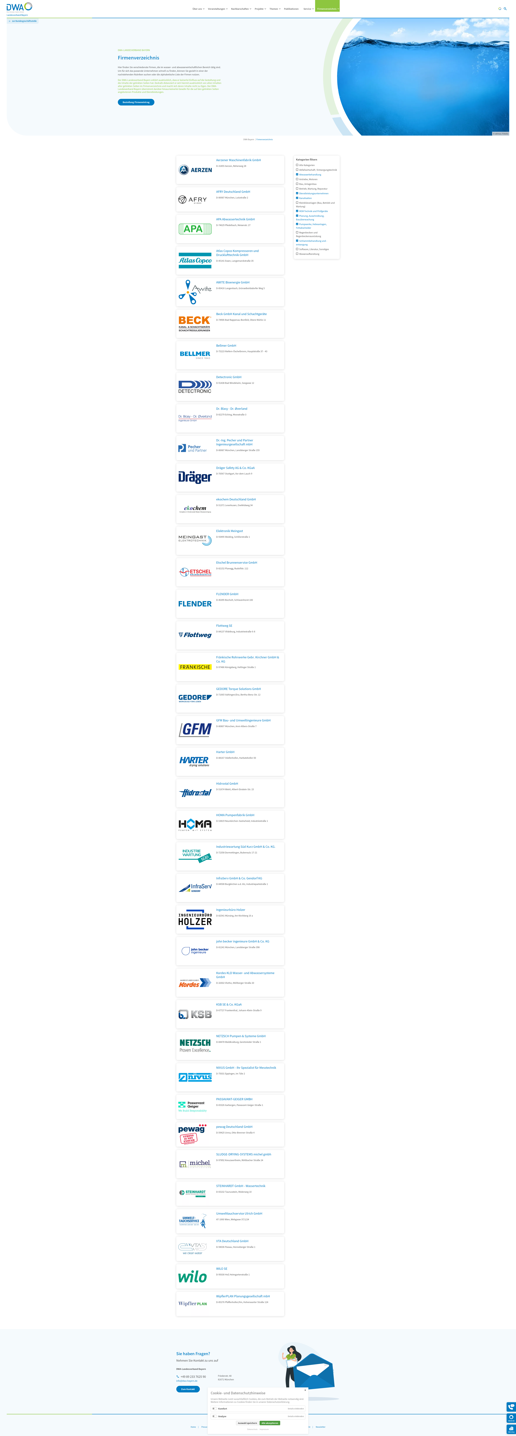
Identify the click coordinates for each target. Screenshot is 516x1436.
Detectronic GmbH (228, 377)
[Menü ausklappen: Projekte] (265, 8)
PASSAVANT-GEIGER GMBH (234, 1099)
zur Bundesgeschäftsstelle (24, 21)
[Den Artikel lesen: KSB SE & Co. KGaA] (195, 1027)
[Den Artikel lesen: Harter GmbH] (195, 775)
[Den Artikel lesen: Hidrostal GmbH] (195, 806)
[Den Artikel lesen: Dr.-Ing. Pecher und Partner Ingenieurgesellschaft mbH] (192, 448)
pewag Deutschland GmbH (234, 1126)
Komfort (222, 1408)
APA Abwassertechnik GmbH (235, 219)
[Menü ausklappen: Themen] (279, 8)
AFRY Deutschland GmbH (233, 191)
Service (307, 8)
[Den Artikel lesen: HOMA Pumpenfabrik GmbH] (195, 838)
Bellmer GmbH (226, 345)
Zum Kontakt (188, 1389)
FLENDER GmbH (227, 594)
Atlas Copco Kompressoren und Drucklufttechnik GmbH (237, 252)
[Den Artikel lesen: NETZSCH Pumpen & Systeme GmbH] (195, 1059)
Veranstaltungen (216, 8)
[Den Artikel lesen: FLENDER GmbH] (195, 617)
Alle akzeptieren (270, 1423)
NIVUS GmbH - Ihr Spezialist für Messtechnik (246, 1067)
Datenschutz (252, 1429)
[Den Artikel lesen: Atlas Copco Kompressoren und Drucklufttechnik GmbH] (195, 273)
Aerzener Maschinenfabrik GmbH (238, 160)
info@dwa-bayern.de (186, 1380)
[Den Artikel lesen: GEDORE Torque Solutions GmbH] (195, 711)
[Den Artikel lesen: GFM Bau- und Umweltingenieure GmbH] (195, 743)
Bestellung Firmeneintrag (136, 102)
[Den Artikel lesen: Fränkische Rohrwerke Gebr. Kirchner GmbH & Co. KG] (195, 680)
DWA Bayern (248, 139)
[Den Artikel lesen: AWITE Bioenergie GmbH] (195, 305)
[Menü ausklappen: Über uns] (203, 8)
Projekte (259, 8)
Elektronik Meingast (229, 531)
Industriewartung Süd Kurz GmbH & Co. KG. (245, 846)
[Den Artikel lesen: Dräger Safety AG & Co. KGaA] (195, 490)
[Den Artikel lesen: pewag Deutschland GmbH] (192, 1134)
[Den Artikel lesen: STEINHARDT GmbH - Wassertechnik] (192, 1193)
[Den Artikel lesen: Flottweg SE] (195, 648)
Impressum (264, 1429)
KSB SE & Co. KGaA (229, 1004)
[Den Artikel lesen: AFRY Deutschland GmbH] (192, 199)
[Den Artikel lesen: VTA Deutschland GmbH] (192, 1249)
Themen (274, 8)
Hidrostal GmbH (227, 783)
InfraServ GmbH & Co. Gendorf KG (239, 878)
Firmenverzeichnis (326, 8)
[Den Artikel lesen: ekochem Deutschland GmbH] (195, 522)
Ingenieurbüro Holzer (230, 909)
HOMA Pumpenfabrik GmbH (235, 815)
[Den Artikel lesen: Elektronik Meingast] (195, 554)
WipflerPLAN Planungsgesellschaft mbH (243, 1296)
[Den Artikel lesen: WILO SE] (192, 1276)
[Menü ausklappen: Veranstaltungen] (226, 8)
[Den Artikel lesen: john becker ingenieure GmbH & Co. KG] (195, 964)
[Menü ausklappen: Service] (313, 8)
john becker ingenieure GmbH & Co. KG (242, 941)
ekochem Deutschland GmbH (236, 499)
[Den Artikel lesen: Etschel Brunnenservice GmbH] (195, 585)
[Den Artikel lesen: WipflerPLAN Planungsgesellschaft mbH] (192, 1304)
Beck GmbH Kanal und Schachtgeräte (241, 314)
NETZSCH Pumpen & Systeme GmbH (241, 1036)
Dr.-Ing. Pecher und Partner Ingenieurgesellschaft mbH (234, 442)
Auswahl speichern (247, 1423)
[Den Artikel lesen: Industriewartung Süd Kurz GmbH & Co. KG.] (195, 869)
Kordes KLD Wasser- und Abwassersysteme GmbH (245, 975)
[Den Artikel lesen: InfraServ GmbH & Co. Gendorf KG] (195, 901)
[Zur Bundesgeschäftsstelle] (500, 9)
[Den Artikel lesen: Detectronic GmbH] (195, 400)
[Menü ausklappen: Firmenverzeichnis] (338, 8)
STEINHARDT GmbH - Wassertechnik (240, 1186)
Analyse (222, 1416)
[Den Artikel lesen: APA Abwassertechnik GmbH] (195, 242)
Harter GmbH (225, 752)
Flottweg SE (224, 625)
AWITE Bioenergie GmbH (233, 282)
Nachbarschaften (240, 8)
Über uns (197, 8)
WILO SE (221, 1268)
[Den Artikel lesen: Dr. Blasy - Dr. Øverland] (195, 431)
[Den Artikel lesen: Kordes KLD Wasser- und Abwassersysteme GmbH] (195, 995)
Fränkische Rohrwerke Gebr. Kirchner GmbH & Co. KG (247, 659)
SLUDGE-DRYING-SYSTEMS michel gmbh (243, 1154)
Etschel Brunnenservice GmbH (236, 562)
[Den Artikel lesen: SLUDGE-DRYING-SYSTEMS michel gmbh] (195, 1177)
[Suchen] (505, 9)
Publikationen (291, 8)
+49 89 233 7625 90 (193, 1376)
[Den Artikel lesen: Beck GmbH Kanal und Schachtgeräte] (195, 337)
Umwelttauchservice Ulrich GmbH (239, 1213)
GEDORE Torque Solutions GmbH (238, 688)
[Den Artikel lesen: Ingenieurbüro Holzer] (195, 932)
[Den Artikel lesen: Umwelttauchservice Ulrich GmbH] (192, 1221)
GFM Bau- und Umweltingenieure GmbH (243, 720)
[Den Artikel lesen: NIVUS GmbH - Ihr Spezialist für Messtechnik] (195, 1090)
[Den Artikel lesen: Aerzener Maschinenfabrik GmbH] (195, 183)
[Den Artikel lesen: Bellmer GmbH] (195, 368)
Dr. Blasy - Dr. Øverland (231, 408)
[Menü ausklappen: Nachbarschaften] (250, 8)
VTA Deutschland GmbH (232, 1241)
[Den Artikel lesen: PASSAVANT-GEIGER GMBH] (192, 1107)
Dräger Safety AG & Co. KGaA (235, 467)
